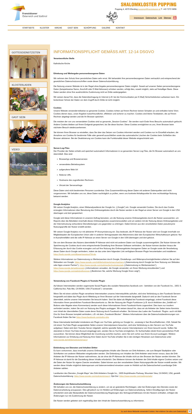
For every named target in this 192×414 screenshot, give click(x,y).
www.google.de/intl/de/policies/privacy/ (71, 340)
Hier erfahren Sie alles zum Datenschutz (171, 411)
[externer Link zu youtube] (28, 175)
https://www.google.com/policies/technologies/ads (102, 265)
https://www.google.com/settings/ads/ (135, 376)
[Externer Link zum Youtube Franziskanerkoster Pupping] (175, 18)
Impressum (139, 18)
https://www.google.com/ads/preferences (72, 271)
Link (160, 18)
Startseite (28, 28)
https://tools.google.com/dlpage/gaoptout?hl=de (75, 254)
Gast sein (73, 28)
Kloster (44, 28)
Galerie (106, 28)
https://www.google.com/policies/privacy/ (92, 376)
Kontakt (120, 28)
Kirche (58, 28)
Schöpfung (90, 28)
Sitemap (167, 18)
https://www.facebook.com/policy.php (92, 317)
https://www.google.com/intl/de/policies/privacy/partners (99, 262)
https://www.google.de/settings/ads (69, 268)
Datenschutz (151, 18)
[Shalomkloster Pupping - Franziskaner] (28, 21)
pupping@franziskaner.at (149, 9)
